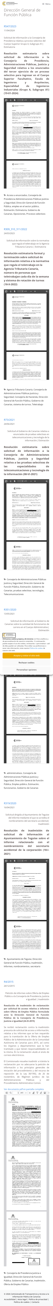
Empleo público (19, 784)
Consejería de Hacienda (26, 397)
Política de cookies (36, 648)
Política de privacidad (38, 1299)
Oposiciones (19, 213)
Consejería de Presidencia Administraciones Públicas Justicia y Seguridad (26, 199)
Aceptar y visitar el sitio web (26, 655)
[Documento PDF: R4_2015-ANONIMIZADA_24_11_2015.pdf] (26, 1178)
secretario (35, 966)
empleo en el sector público (25, 206)
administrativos (14, 773)
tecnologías (38, 590)
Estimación (9, 210)
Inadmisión (36, 962)
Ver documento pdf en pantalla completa (24, 1089)
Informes (8, 966)
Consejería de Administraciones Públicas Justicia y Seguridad (25, 393)
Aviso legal (22, 1299)
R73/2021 (9, 419)
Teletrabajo (37, 404)
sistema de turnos (22, 404)
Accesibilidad (10, 1299)
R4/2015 (8, 981)
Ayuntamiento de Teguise (19, 959)
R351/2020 (10, 609)
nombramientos (21, 966)
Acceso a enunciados (17, 195)
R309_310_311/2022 (15, 229)
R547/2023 (10, 26)
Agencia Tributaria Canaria (20, 389)
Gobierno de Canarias (27, 788)
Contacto (35, 1302)
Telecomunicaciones (14, 594)
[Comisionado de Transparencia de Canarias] (10, 3)
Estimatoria (21, 210)
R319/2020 (10, 803)
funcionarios (10, 788)
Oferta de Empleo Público (16, 1284)
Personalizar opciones (27, 669)
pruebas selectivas (22, 590)
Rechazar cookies (26, 662)
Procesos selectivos (35, 213)
